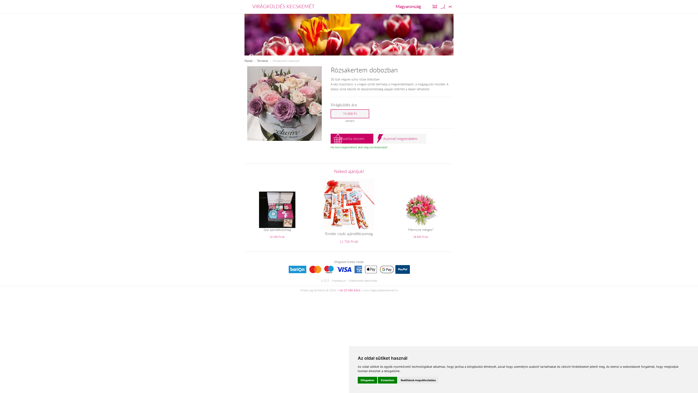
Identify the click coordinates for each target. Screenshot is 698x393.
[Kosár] (435, 6)
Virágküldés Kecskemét (283, 6)
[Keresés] (443, 6)
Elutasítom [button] (387, 380)
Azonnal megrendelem (400, 138)
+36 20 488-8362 (349, 290)
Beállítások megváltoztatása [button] (418, 380)
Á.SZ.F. (325, 280)
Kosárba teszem (352, 138)
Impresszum (339, 280)
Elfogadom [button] (367, 380)
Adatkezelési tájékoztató (363, 280)
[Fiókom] (450, 6)
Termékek (262, 61)
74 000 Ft (350, 114)
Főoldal (248, 61)
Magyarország (408, 6)
